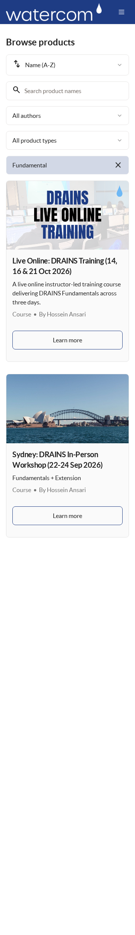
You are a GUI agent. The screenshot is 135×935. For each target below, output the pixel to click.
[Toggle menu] (121, 12)
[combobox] (67, 64)
